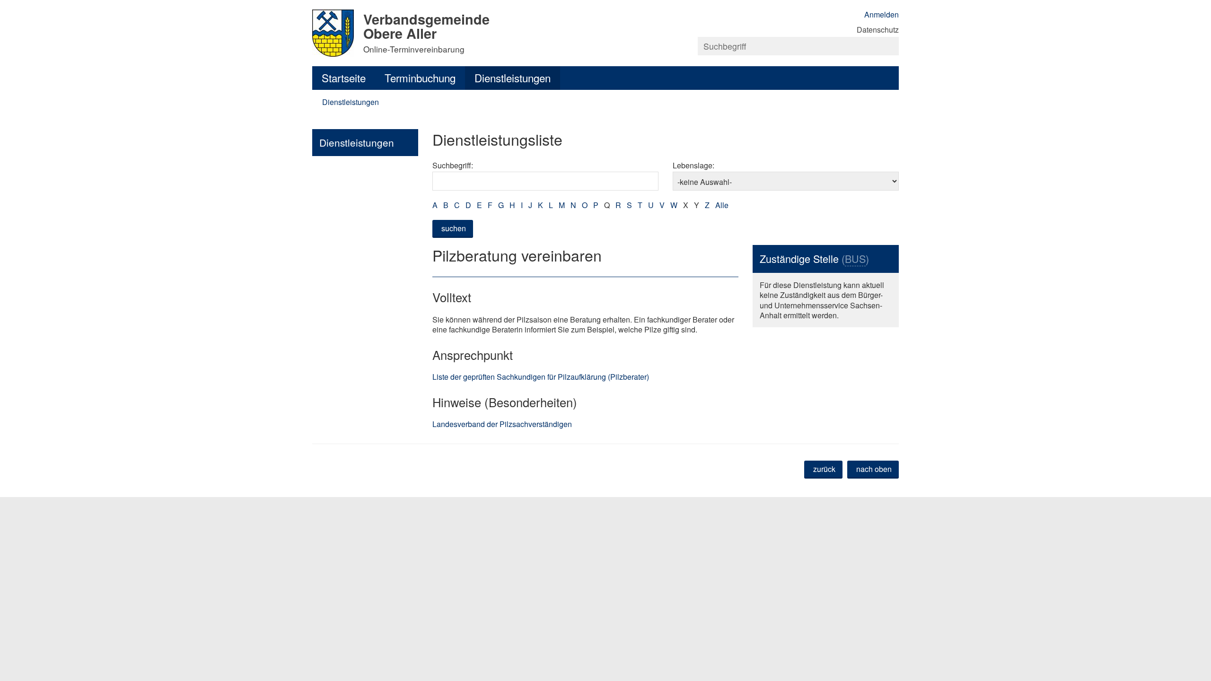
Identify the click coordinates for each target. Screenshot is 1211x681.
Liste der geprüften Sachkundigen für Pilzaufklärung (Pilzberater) (540, 376)
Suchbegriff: (452, 165)
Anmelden (881, 14)
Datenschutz (878, 29)
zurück (824, 468)
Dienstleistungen (512, 77)
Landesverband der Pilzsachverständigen (502, 424)
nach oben (874, 468)
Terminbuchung (420, 77)
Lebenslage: (693, 165)
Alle (721, 205)
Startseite (344, 77)
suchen (453, 228)
